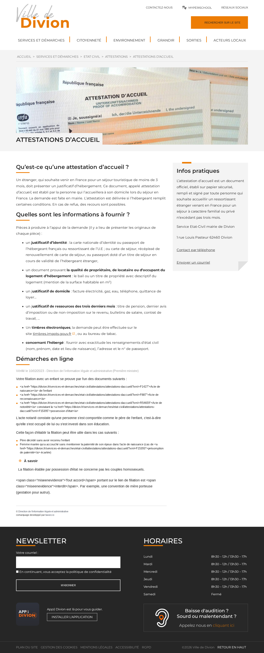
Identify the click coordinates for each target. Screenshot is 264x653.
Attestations (116, 56)
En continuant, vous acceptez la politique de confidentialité (65, 572)
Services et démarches (57, 56)
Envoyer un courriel (193, 262)
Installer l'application (72, 617)
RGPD (146, 647)
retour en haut (231, 647)
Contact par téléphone (196, 250)
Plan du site (27, 647)
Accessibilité (127, 647)
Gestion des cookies (59, 647)
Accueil (24, 56)
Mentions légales (96, 647)
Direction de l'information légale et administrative (43, 511)
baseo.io (49, 515)
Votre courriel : (27, 553)
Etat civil (92, 56)
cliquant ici (223, 625)
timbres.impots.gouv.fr (52, 334)
